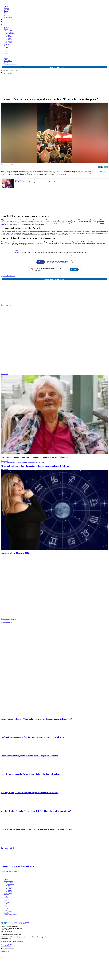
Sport (5, 12)
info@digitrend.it (20, 941)
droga (2, 276)
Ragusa (9, 38)
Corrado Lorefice (91, 220)
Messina (9, 36)
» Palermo (3, 73)
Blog (5, 59)
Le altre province (8, 30)
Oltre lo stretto (8, 17)
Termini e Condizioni (6, 944)
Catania (6, 6)
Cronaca (6, 9)
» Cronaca (9, 73)
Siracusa (6, 8)
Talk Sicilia (7, 15)
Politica (6, 11)
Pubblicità (6, 62)
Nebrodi (6, 46)
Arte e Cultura (8, 61)
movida (102, 223)
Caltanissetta (10, 33)
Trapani (9, 41)
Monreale (6, 44)
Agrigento (10, 32)
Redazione (5, 165)
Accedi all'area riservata (54, 67)
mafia (2, 224)
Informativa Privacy (6, 946)
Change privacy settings (10, 64)
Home (5, 50)
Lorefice (9, 276)
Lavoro (6, 58)
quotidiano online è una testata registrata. (15, 922)
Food (5, 14)
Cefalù (6, 47)
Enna (8, 35)
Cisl (56, 174)
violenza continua (36, 171)
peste (13, 276)
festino (5, 276)
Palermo (6, 5)
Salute (5, 56)
